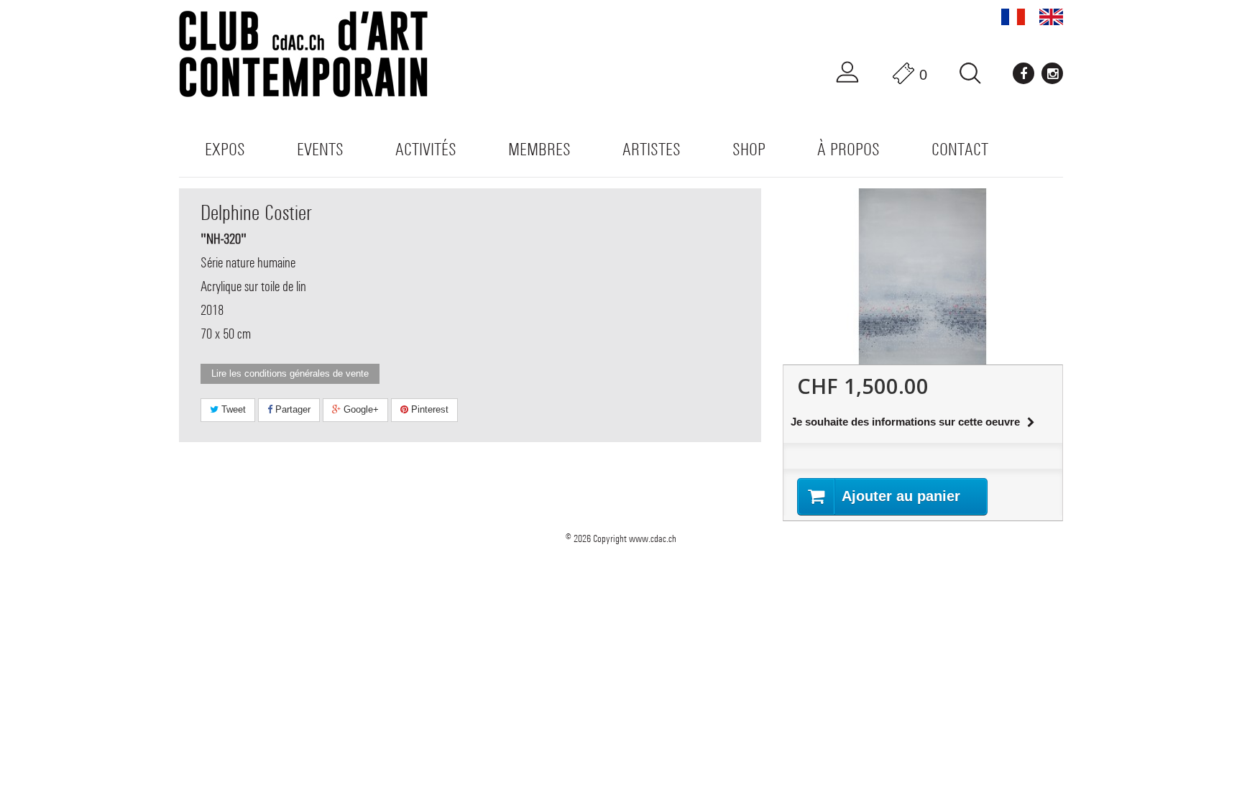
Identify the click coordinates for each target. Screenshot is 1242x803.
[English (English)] (1051, 17)
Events (320, 149)
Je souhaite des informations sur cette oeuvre (905, 422)
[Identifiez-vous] (847, 72)
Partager (291, 409)
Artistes (651, 149)
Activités (425, 149)
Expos (225, 149)
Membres (539, 149)
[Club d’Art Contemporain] (319, 54)
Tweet (232, 409)
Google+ (360, 409)
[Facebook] (1023, 73)
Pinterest (428, 409)
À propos (848, 149)
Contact (960, 149)
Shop (748, 149)
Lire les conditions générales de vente (290, 373)
